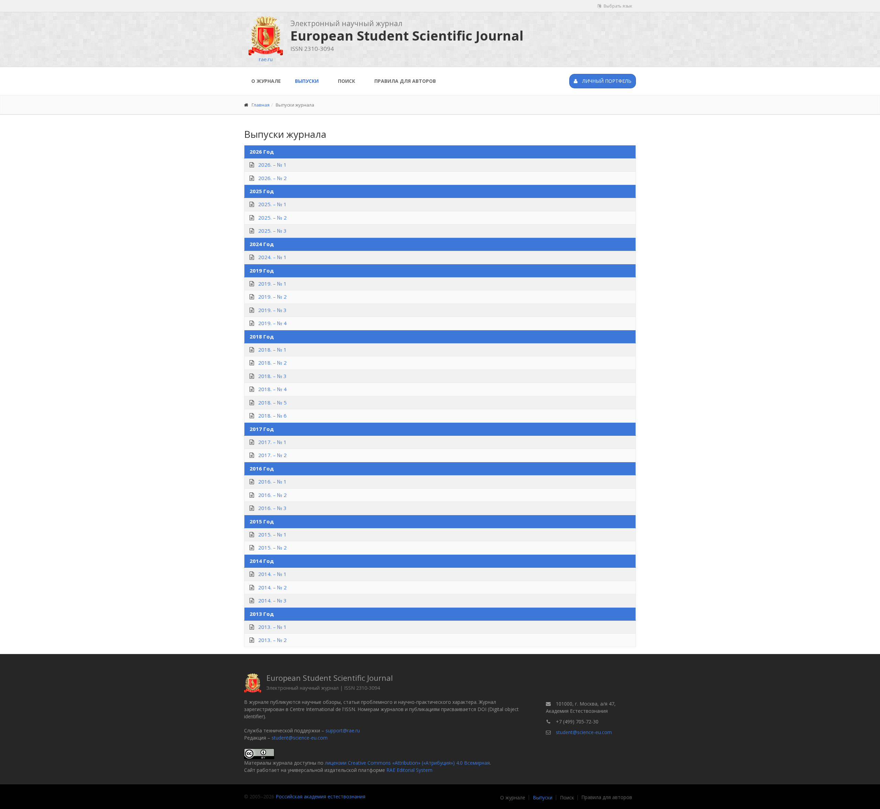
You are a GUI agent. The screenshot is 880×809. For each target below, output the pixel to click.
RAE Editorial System (409, 770)
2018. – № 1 (272, 349)
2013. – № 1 (272, 626)
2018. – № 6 (272, 415)
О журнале (266, 81)
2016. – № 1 (272, 481)
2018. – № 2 (272, 362)
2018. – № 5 (272, 402)
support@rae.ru (343, 730)
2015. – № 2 (272, 547)
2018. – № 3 (272, 376)
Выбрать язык (617, 6)
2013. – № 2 (272, 639)
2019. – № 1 (272, 283)
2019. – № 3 (272, 310)
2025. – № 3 (272, 230)
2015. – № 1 (272, 534)
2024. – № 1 (272, 257)
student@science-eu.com (300, 737)
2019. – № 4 (272, 323)
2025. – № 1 (272, 204)
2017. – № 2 (272, 455)
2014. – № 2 (272, 587)
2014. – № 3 (272, 600)
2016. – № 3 (272, 508)
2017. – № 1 (272, 442)
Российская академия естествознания (320, 796)
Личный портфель (606, 81)
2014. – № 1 (272, 573)
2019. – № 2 (272, 296)
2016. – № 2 (272, 494)
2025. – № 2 (272, 217)
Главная (261, 105)
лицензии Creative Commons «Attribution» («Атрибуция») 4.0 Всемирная (407, 763)
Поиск (346, 81)
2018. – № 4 (272, 389)
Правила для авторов (405, 81)
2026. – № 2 (272, 178)
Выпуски (307, 81)
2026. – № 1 (272, 164)
